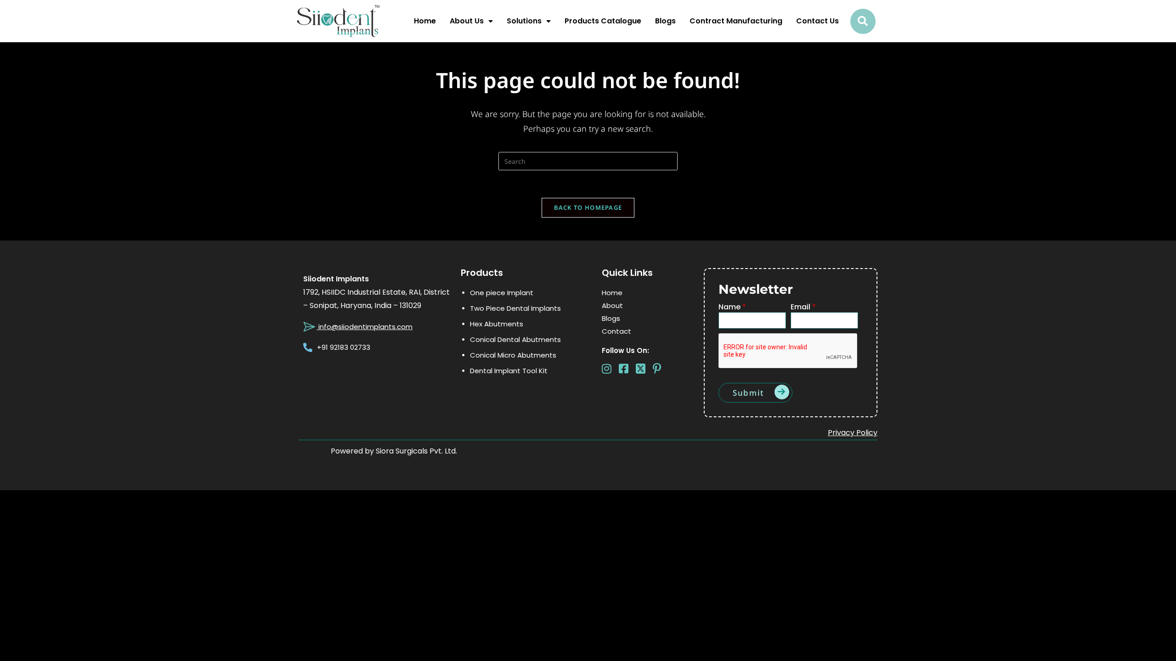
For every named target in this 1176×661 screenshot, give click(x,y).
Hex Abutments (496, 324)
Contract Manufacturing (736, 21)
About (612, 305)
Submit (748, 392)
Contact (616, 331)
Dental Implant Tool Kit (509, 370)
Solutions (524, 21)
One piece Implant (501, 292)
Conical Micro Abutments (513, 355)
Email (803, 307)
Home (425, 21)
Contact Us (817, 21)
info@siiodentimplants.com (365, 326)
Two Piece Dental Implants (515, 308)
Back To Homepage (588, 207)
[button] (863, 21)
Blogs (665, 21)
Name (732, 307)
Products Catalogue (603, 21)
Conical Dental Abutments (515, 339)
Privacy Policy (852, 432)
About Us (467, 21)
